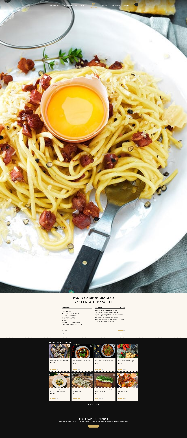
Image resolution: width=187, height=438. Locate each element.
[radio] (119, 330)
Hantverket (116, 5)
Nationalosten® (54, 5)
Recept (83, 5)
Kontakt (127, 5)
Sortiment (105, 5)
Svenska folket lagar (70, 5)
